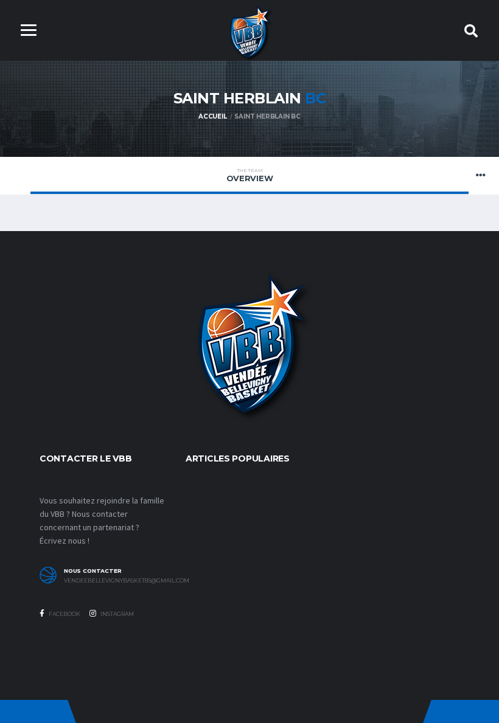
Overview (249, 175)
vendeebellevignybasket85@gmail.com (115, 581)
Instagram (116, 614)
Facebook (63, 614)
